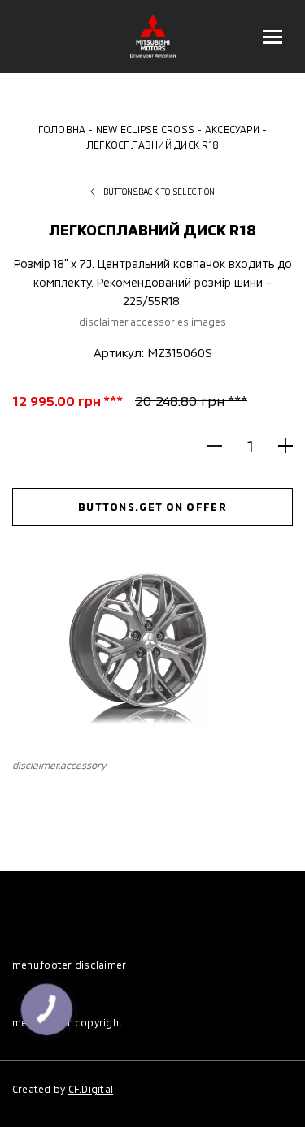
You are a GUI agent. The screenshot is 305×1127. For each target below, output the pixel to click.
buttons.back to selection (159, 191)
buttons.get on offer (152, 506)
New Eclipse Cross (145, 129)
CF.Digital (90, 1089)
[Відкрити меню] (272, 36)
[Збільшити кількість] (278, 445)
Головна (62, 129)
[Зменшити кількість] (221, 445)
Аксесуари (232, 129)
